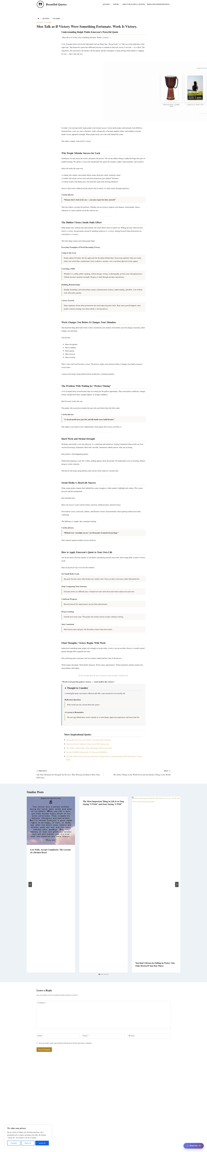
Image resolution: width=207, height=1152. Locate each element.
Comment (42, 1002)
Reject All (28, 1143)
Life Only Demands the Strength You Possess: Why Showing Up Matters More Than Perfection (68, 774)
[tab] (99, 974)
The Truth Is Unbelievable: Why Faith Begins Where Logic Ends (89, 748)
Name (40, 1035)
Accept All (42, 1143)
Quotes (40, 22)
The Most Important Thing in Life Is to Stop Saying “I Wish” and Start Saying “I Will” (103, 803)
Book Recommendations (158, 4)
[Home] (38, 18)
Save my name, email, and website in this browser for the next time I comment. (65, 1043)
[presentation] (51, 821)
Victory (48, 22)
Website (132, 1035)
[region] (28, 1136)
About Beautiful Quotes (133, 4)
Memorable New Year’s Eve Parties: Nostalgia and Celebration (88, 740)
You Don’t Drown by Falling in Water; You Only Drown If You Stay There (155, 964)
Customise (14, 1143)
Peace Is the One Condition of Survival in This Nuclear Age (87, 744)
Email (86, 1035)
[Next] (177, 884)
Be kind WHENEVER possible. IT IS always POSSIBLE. (87, 752)
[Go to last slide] (30, 884)
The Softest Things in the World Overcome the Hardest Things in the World (141, 773)
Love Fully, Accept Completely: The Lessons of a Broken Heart (50, 851)
